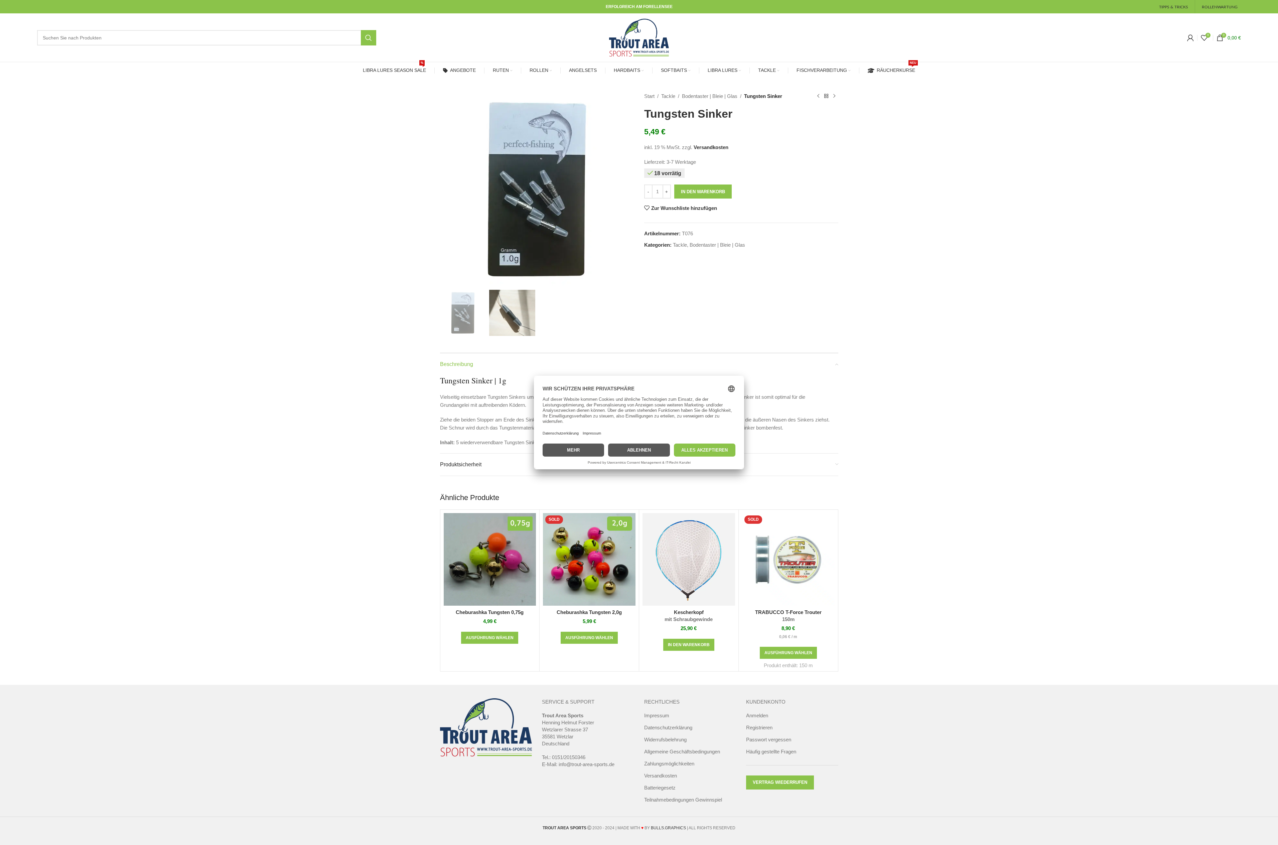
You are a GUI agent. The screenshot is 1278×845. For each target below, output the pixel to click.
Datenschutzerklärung (668, 727)
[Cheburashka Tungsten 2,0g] (589, 559)
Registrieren (759, 727)
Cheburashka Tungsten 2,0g (589, 612)
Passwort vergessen (768, 739)
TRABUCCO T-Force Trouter (788, 615)
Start (649, 96)
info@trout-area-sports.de (586, 764)
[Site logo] (639, 37)
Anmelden (757, 715)
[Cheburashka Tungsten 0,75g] (490, 559)
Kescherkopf (689, 615)
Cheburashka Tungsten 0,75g (490, 612)
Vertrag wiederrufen (780, 782)
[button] (688, 645)
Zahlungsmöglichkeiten (669, 763)
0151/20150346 (568, 757)
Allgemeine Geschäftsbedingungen (682, 751)
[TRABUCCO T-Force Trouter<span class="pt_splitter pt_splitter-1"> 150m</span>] (788, 559)
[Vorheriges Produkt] (818, 96)
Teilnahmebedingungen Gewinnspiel (683, 800)
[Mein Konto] (1190, 37)
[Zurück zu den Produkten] (826, 96)
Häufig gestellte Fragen (771, 751)
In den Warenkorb (703, 191)
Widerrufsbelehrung (665, 739)
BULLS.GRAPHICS (668, 828)
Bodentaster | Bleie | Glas (709, 96)
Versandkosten (711, 147)
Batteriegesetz (660, 788)
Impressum (656, 715)
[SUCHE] (368, 37)
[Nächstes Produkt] (834, 96)
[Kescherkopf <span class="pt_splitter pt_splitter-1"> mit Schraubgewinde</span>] (689, 559)
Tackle (668, 96)
